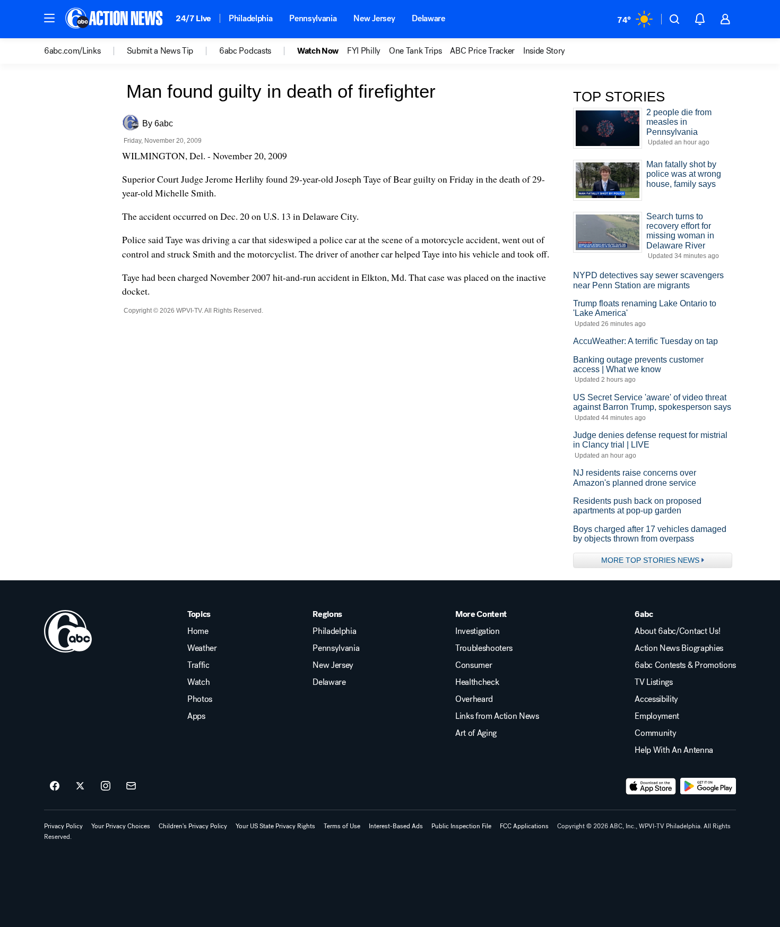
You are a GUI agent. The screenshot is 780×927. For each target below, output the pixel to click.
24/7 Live (193, 18)
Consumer (473, 665)
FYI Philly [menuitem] (363, 51)
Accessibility (656, 699)
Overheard (474, 699)
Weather (202, 648)
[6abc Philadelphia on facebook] (54, 786)
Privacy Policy (63, 826)
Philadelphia (250, 18)
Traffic (198, 665)
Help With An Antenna (674, 750)
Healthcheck (477, 682)
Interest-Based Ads (396, 826)
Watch (198, 682)
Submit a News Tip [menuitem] (160, 51)
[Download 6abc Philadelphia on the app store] (651, 786)
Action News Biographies (679, 648)
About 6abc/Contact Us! (677, 631)
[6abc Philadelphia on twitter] (80, 786)
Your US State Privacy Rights (275, 826)
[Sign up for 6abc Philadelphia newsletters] (131, 786)
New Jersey (374, 18)
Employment (657, 716)
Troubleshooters (484, 648)
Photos (199, 699)
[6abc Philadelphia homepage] (115, 19)
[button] (49, 18)
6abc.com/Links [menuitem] (72, 51)
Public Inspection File (461, 826)
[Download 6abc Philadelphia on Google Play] (708, 786)
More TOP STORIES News (650, 560)
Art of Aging (476, 733)
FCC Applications (524, 826)
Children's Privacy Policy (193, 826)
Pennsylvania (312, 18)
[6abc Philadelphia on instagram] (105, 786)
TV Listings (653, 682)
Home (198, 631)
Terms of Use (342, 826)
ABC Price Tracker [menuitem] (482, 51)
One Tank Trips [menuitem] (415, 51)
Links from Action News (497, 716)
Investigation (477, 631)
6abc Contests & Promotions (685, 665)
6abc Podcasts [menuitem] (245, 51)
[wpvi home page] (68, 631)
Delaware (428, 18)
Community (655, 733)
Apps (196, 716)
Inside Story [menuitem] (544, 51)
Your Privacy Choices (120, 826)
